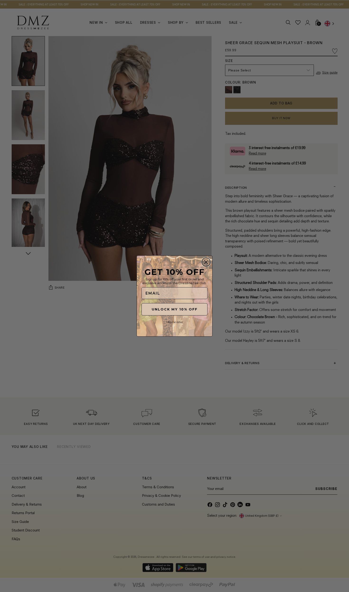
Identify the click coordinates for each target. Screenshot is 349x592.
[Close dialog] (206, 262)
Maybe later (174, 322)
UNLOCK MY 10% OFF (175, 309)
